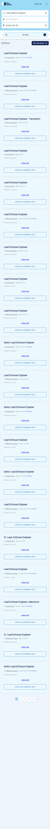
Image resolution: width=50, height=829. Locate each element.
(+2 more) (32, 90)
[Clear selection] (46, 13)
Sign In (38, 4)
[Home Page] (8, 4)
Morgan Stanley (11, 123)
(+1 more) (28, 57)
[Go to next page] (38, 699)
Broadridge (10, 154)
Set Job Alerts (38, 43)
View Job (25, 67)
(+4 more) (28, 606)
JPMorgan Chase (12, 90)
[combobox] (27, 13)
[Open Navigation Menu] (46, 4)
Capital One (10, 58)
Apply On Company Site (25, 74)
